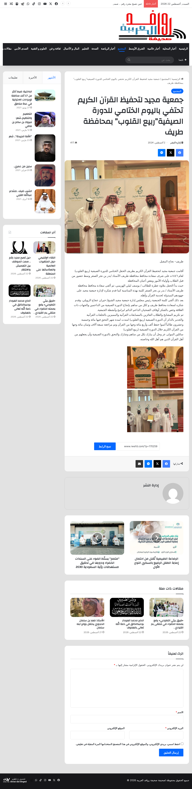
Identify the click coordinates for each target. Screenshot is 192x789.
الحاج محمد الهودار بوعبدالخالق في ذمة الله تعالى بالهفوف (130, 624)
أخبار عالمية (153, 48)
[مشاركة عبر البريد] (139, 464)
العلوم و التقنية (39, 48)
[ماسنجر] (161, 152)
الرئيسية (183, 48)
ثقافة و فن (55, 48)
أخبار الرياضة (108, 48)
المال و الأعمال (71, 48)
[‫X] (170, 152)
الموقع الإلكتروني (116, 728)
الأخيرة (33, 77)
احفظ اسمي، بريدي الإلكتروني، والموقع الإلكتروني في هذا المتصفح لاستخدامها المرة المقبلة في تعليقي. (128, 744)
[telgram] (22, 4)
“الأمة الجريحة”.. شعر (20, 136)
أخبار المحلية (169, 48)
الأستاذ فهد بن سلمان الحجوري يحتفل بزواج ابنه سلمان (90, 624)
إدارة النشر (175, 142)
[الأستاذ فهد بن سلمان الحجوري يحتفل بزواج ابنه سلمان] (87, 607)
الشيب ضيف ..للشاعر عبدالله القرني (20, 193)
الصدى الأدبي (21, 48)
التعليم (85, 48)
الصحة (95, 48)
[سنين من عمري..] (45, 175)
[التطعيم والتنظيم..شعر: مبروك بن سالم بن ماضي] (45, 119)
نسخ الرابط (105, 446)
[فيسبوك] (179, 152)
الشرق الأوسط (137, 48)
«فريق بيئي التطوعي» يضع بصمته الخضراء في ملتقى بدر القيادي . (167, 624)
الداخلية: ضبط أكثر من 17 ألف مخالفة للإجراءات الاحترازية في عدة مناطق (21, 97)
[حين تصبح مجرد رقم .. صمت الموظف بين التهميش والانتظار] (20, 247)
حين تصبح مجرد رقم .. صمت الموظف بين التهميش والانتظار (111, 3)
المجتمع (122, 48)
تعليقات (12, 77)
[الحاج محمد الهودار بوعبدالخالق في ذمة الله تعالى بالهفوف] (127, 607)
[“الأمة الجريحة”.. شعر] (45, 148)
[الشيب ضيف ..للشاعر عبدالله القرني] (45, 201)
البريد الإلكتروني (174, 728)
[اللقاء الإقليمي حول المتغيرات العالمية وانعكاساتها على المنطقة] (44, 247)
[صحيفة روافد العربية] (152, 25)
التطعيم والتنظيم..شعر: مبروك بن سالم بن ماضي (22, 120)
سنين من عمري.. (23, 166)
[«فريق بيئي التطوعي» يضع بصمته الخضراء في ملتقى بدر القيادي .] (166, 607)
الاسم (179, 712)
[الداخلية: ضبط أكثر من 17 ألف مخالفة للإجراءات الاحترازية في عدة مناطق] (45, 95)
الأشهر (52, 77)
